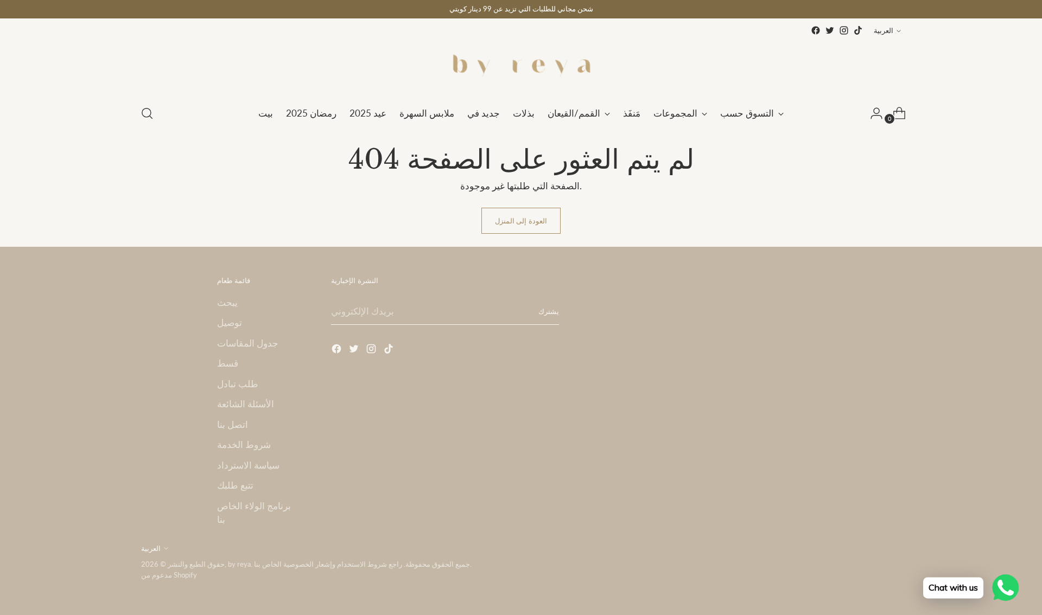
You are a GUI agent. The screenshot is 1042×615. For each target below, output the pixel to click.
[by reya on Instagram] (844, 30)
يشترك (548, 311)
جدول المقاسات (247, 343)
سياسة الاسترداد (248, 465)
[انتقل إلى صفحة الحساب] (872, 113)
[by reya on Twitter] (830, 30)
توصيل (229, 322)
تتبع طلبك (235, 485)
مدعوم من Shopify (169, 575)
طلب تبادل (237, 383)
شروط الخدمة (244, 444)
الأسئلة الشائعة (245, 403)
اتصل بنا (232, 424)
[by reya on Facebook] (816, 30)
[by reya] (521, 66)
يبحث (227, 302)
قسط (227, 363)
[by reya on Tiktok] (858, 30)
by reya (239, 564)
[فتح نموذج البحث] (147, 113)
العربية (883, 30)
